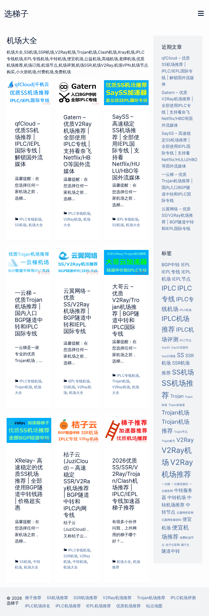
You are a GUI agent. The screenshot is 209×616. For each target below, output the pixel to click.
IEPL (185, 264)
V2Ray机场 (72, 219)
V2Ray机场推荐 (117, 597)
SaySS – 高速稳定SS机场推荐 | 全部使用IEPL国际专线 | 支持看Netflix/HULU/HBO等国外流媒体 (126, 147)
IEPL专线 (171, 271)
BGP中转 (171, 264)
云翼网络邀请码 (171, 520)
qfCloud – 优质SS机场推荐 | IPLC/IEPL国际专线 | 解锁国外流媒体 (29, 143)
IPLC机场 (185, 310)
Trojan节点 (181, 431)
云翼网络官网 (185, 512)
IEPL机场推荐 (98, 605)
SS (180, 355)
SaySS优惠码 (179, 347)
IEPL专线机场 (127, 219)
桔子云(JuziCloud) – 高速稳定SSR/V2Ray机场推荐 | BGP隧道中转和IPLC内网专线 (76, 484)
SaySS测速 (169, 356)
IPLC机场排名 (37, 605)
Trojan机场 (23, 387)
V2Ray (185, 439)
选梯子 (16, 14)
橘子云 (185, 545)
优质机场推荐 (128, 605)
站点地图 (154, 605)
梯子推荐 (33, 597)
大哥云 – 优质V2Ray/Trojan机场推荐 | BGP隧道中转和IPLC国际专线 (125, 310)
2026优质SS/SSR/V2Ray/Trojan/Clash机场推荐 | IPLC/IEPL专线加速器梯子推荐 (126, 484)
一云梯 (166, 484)
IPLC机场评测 (183, 597)
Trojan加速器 (176, 405)
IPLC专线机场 (30, 219)
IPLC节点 (185, 340)
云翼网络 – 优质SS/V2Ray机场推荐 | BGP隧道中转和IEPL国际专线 (77, 310)
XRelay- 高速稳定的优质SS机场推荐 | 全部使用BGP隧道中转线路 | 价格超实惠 (29, 484)
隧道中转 (171, 551)
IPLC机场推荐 (68, 605)
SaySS (166, 347)
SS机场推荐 (57, 597)
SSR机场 (70, 556)
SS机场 (21, 225)
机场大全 (36, 225)
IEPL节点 (181, 279)
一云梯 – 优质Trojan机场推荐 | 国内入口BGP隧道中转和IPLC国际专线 (29, 312)
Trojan (177, 396)
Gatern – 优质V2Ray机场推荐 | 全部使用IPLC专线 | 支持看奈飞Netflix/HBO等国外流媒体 (77, 144)
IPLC (169, 288)
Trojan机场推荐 (151, 597)
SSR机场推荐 (85, 597)
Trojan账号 (168, 441)
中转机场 (80, 561)
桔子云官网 (173, 545)
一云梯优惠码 (179, 484)
